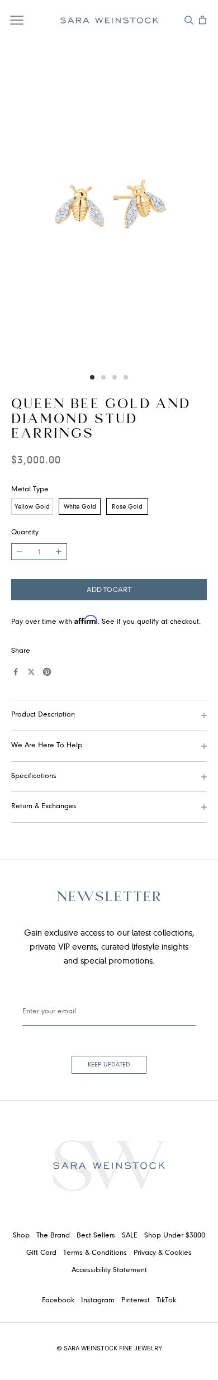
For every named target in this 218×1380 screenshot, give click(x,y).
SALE (130, 1236)
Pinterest (135, 1301)
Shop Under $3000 (174, 1236)
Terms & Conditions (95, 1253)
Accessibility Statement (109, 1270)
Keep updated (109, 1064)
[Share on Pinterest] (46, 672)
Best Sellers (96, 1236)
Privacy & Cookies (163, 1253)
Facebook (58, 1301)
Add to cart (109, 589)
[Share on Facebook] (15, 671)
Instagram (98, 1301)
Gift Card (41, 1253)
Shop (21, 1236)
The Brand (53, 1236)
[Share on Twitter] (31, 671)
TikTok (166, 1301)
